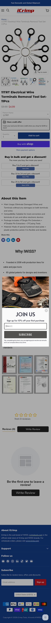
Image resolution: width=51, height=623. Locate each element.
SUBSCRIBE (25, 334)
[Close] (46, 310)
